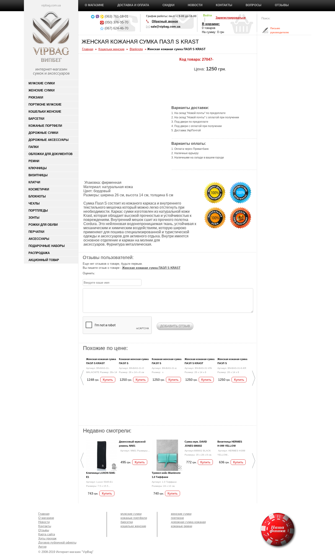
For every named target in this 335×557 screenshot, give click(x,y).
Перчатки (36, 231)
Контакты (224, 5)
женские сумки (181, 514)
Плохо (103, 273)
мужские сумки (131, 514)
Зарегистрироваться (231, 17)
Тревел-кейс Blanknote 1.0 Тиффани (166, 475)
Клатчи (34, 182)
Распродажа (39, 253)
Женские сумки (41, 90)
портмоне (177, 518)
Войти (207, 15)
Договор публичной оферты (57, 542)
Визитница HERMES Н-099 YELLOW (229, 443)
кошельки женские (133, 526)
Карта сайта (46, 534)
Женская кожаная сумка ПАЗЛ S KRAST (101, 361)
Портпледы (38, 210)
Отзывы (282, 5)
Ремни (33, 161)
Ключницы (37, 168)
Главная (43, 514)
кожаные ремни (181, 526)
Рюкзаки (35, 97)
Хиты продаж (47, 538)
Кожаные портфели (45, 125)
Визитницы (38, 175)
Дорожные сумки (43, 133)
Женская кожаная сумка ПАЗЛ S (232, 361)
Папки (33, 147)
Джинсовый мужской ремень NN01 (132, 443)
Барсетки (36, 118)
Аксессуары (38, 239)
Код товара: (190, 59)
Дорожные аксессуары (48, 140)
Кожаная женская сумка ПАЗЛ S (134, 361)
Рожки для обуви (43, 224)
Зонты (33, 217)
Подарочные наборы (46, 246)
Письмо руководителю (276, 30)
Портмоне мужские (45, 104)
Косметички (38, 189)
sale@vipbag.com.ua (165, 26)
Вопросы (253, 5)
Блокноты (37, 196)
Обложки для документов (50, 154)
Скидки (168, 5)
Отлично (116, 273)
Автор (42, 546)
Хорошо (112, 273)
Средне (107, 273)
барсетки (127, 522)
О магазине (94, 5)
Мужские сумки (41, 83)
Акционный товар (43, 260)
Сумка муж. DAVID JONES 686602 (196, 443)
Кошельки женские (44, 111)
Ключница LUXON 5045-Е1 (101, 475)
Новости (195, 5)
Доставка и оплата (133, 5)
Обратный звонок (165, 21)
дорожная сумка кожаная (188, 522)
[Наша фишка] (252, 530)
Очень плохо (98, 273)
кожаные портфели (134, 518)
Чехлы (34, 203)
